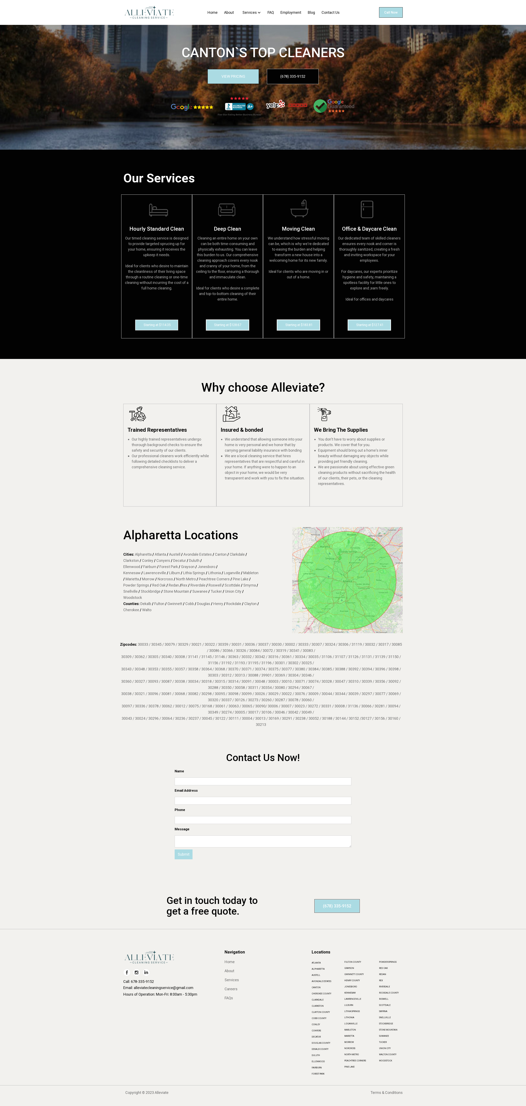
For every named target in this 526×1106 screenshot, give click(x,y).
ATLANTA (316, 963)
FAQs (229, 998)
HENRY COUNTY (352, 980)
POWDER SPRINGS (388, 962)
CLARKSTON (318, 1006)
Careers (231, 989)
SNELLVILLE (385, 1017)
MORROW (349, 1042)
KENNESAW (350, 993)
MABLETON (350, 1030)
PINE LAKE (349, 1067)
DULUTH (316, 1055)
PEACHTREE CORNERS (355, 1061)
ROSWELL (384, 999)
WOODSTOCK (385, 1061)
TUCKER (383, 1042)
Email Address (186, 790)
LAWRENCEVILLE (352, 999)
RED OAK (383, 968)
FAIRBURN (317, 1068)
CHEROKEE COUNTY (321, 994)
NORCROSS (349, 1048)
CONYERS (316, 1031)
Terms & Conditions (386, 1092)
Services (249, 12)
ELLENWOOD (318, 1061)
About (229, 12)
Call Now (391, 12)
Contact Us (331, 12)
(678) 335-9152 (292, 76)
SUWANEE (384, 1036)
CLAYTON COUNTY (321, 1012)
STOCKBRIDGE (386, 1024)
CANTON (316, 987)
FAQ (271, 12)
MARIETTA (349, 1036)
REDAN (382, 974)
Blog (311, 12)
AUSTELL (316, 975)
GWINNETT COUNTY (354, 974)
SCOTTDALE (385, 1005)
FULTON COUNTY (352, 962)
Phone (180, 810)
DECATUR (316, 1037)
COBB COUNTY (319, 1018)
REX (381, 980)
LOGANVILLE (351, 1024)
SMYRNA (383, 1011)
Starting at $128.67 (227, 325)
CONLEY (316, 1024)
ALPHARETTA (318, 969)
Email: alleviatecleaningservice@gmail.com (158, 988)
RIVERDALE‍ (384, 987)
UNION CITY (385, 1048)
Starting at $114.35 (157, 325)
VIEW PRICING (233, 76)
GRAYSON (349, 968)
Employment (290, 12)
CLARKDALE (318, 1000)
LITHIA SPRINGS (352, 1011)
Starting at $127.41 (369, 325)
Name (179, 771)
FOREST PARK (318, 1074)
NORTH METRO (351, 1054)
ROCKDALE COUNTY (389, 993)
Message (182, 829)
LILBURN (348, 1005)
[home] (148, 12)
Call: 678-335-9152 (138, 981)
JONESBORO (350, 987)
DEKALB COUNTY (320, 1049)
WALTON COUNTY (387, 1054)
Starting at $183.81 (299, 325)
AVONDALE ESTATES (321, 981)
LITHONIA (349, 1017)
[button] (252, 12)
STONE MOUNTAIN (388, 1030)
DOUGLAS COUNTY (321, 1043)
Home (213, 12)
